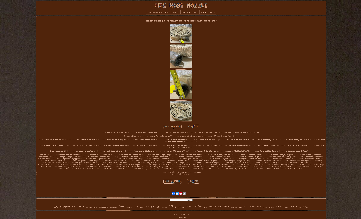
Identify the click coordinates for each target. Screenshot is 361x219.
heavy (178, 207)
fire (171, 205)
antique (150, 206)
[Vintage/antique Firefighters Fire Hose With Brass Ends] (181, 33)
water (252, 207)
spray (236, 207)
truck (259, 207)
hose (122, 206)
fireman (164, 207)
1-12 (135, 206)
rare (240, 207)
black (286, 207)
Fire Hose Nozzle (181, 214)
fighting (279, 206)
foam (95, 207)
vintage (78, 206)
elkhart (198, 206)
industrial (129, 207)
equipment (103, 207)
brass (189, 206)
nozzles (265, 207)
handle (232, 207)
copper (142, 207)
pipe (205, 207)
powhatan (113, 207)
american (215, 206)
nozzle (294, 206)
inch (183, 207)
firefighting (271, 207)
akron (226, 206)
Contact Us (181, 217)
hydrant (305, 207)
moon (246, 207)
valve (158, 207)
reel (300, 207)
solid (56, 207)
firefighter (65, 206)
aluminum (89, 207)
